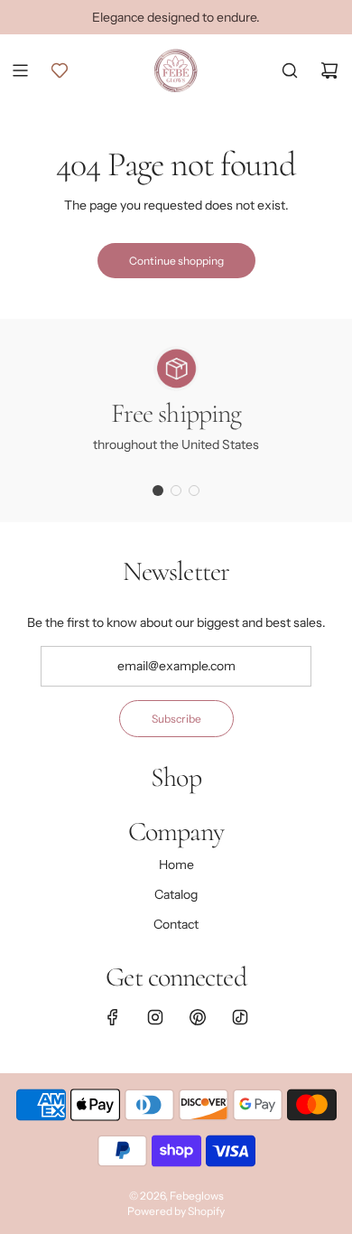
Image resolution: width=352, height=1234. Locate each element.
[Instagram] (155, 1017)
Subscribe (176, 718)
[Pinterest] (198, 1017)
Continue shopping (176, 260)
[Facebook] (113, 1017)
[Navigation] (20, 70)
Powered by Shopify (176, 1211)
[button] (158, 490)
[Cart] (329, 70)
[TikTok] (240, 1017)
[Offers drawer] (59, 70)
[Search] (290, 70)
